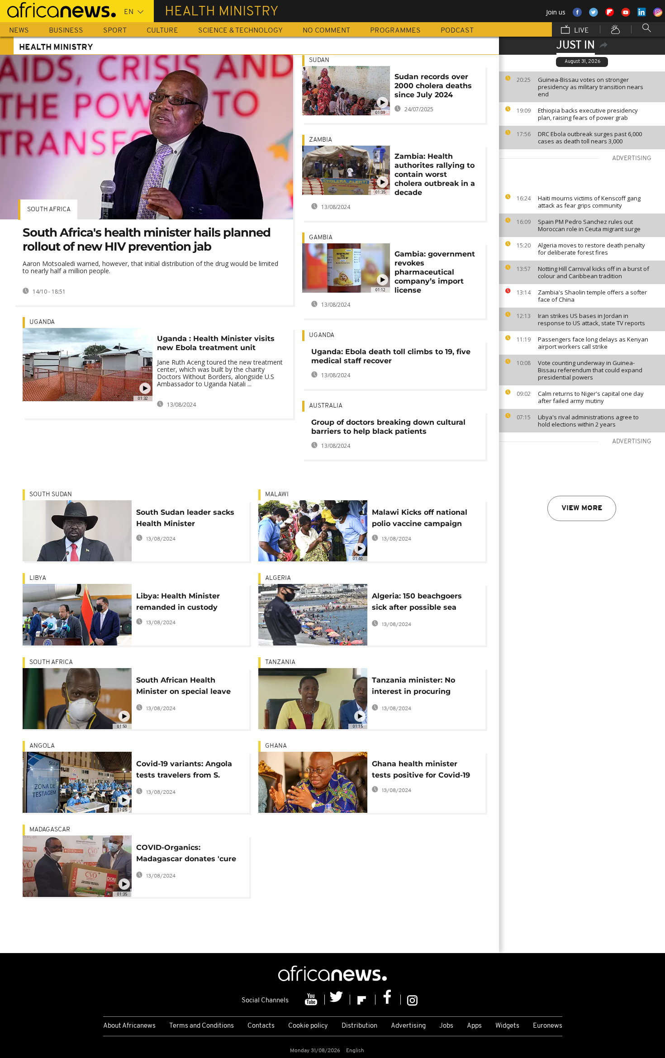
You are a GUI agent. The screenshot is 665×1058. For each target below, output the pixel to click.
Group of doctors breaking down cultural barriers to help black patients (388, 427)
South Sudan (50, 494)
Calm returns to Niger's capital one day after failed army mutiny (591, 397)
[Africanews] (58, 9)
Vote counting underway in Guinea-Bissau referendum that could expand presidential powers (590, 370)
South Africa (49, 209)
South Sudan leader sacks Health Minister (185, 518)
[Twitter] (337, 1000)
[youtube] (312, 1000)
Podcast (457, 30)
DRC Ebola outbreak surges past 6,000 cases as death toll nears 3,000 (590, 137)
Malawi (277, 494)
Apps (474, 1026)
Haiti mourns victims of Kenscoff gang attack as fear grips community (589, 202)
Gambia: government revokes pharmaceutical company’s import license (434, 272)
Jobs (446, 1026)
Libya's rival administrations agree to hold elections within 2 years (588, 420)
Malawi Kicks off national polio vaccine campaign (419, 518)
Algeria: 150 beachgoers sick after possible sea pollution (417, 603)
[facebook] (388, 1000)
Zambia (320, 140)
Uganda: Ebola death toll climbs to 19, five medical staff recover (390, 356)
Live (580, 30)
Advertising (408, 1026)
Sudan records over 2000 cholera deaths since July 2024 (433, 85)
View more (581, 508)
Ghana (276, 746)
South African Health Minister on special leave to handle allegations (183, 687)
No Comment (326, 30)
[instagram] (412, 1000)
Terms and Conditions (201, 1026)
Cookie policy (308, 1026)
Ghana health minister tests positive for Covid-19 (421, 769)
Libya (37, 578)
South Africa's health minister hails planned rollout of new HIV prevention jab (147, 239)
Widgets (507, 1026)
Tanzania (280, 662)
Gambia (320, 237)
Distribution (359, 1026)
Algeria (278, 578)
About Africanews (129, 1026)
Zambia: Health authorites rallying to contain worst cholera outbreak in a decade (434, 174)
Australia (325, 406)
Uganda (42, 322)
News (19, 30)
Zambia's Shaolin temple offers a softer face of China (592, 296)
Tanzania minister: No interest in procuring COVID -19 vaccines (413, 687)
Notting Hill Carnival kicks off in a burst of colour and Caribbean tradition (593, 272)
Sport (115, 30)
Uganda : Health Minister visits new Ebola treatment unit (216, 343)
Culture (162, 30)
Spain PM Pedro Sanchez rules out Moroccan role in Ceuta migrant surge (589, 225)
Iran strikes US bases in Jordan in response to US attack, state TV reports (591, 319)
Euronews (547, 1026)
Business (66, 30)
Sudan (319, 60)
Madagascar (49, 829)
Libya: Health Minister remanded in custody (178, 602)
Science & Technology (240, 30)
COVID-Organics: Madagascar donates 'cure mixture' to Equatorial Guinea (186, 854)
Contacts (261, 1026)
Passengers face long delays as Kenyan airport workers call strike (593, 343)
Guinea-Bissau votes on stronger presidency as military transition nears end (590, 87)
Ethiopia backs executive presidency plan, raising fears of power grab (588, 114)
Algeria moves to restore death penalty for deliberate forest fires (591, 249)
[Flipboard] (362, 1000)
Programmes (395, 30)
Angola (42, 746)
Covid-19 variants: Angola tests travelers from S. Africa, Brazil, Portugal (184, 771)
